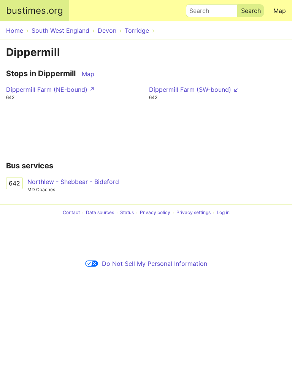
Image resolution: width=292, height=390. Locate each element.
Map (279, 10)
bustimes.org (34, 10)
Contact (71, 213)
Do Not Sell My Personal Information (154, 263)
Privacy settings (193, 213)
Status (127, 213)
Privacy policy (155, 213)
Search (196, 9)
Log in (223, 213)
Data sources (100, 213)
